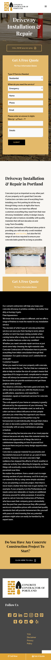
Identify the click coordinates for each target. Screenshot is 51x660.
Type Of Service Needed (18, 74)
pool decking (21, 234)
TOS (29, 634)
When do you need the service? (21, 84)
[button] (24, 48)
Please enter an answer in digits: (21, 117)
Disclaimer (31, 637)
